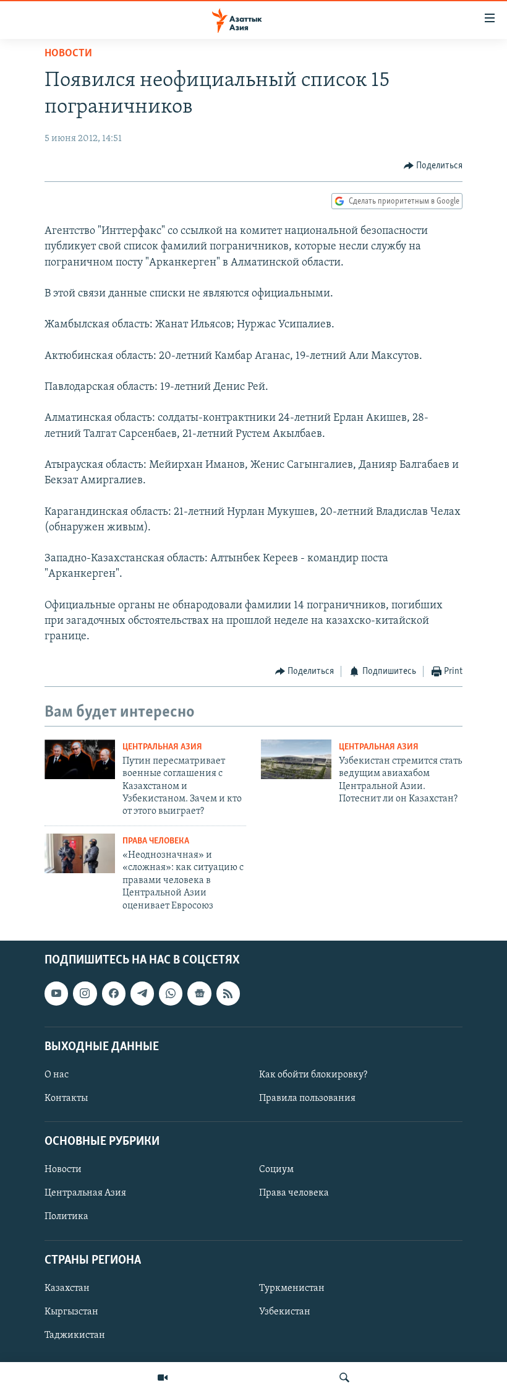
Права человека (155, 841)
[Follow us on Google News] (199, 993)
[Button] (433, 166)
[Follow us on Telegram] (142, 993)
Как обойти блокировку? (313, 1075)
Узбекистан (284, 1312)
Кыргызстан (71, 1312)
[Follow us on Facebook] (114, 993)
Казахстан (67, 1288)
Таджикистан (75, 1335)
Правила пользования (307, 1098)
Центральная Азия (162, 747)
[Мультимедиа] (162, 1377)
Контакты (66, 1098)
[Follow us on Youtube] (56, 993)
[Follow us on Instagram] (84, 993)
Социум (276, 1170)
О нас (57, 1075)
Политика (66, 1217)
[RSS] (228, 993)
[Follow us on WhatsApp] (170, 993)
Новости (68, 53)
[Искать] (344, 1377)
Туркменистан (292, 1288)
